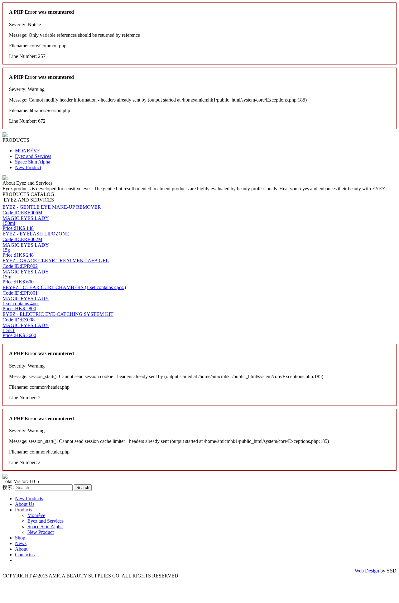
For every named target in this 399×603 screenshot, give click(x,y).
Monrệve (36, 515)
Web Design (367, 570)
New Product (28, 167)
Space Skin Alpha (32, 161)
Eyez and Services (33, 156)
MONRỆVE (27, 150)
